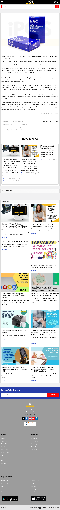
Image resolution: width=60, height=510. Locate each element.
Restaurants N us (5, 483)
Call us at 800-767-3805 (30, 414)
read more (4, 237)
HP (2, 491)
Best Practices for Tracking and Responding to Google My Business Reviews (13, 295)
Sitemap (3, 460)
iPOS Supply (4, 480)
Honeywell (33, 486)
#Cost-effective (15, 124)
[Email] (47, 121)
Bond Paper (4, 446)
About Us (3, 458)
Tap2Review (4, 441)
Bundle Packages (5, 452)
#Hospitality (5, 130)
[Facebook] (44, 121)
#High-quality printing (18, 127)
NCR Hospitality (35, 489)
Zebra (32, 483)
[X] (53, 121)
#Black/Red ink (6, 121)
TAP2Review (34, 441)
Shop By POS (34, 449)
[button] (30, 196)
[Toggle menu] (2, 2)
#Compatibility (6, 124)
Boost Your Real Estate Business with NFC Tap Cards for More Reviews (43, 225)
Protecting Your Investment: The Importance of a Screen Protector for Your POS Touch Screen (43, 369)
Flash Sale (4, 438)
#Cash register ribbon (17, 121)
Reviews (3, 463)
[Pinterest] (57, 121)
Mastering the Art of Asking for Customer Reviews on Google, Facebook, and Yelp (45, 294)
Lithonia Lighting (35, 480)
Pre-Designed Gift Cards (37, 444)
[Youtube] (33, 418)
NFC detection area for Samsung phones (15, 241)
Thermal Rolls (4, 444)
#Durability (24, 124)
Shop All (33, 446)
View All (33, 491)
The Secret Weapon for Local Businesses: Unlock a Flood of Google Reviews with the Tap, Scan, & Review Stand (14, 227)
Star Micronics (5, 489)
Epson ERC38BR (18, 68)
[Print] (50, 121)
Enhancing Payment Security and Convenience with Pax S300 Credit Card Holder (14, 369)
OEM (2, 455)
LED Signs (34, 438)
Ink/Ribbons (4, 449)
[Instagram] (36, 418)
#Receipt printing (14, 130)
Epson (13, 102)
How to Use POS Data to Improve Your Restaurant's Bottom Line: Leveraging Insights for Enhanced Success (44, 332)
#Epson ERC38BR (7, 127)
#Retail (22, 130)
